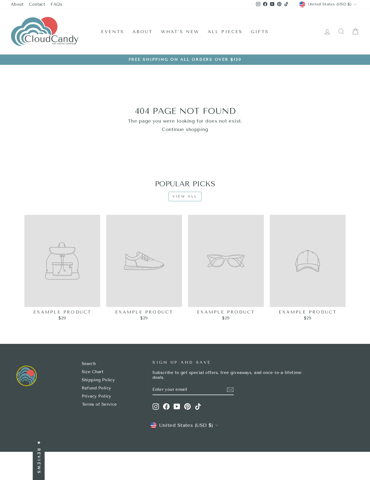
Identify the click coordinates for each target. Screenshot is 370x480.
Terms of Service (99, 404)
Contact (37, 4)
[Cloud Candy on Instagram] (155, 406)
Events (112, 31)
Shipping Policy (98, 379)
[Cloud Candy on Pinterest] (187, 406)
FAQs (56, 4)
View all (185, 196)
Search (89, 363)
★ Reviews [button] (39, 457)
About (17, 4)
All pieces (225, 31)
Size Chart (93, 371)
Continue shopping (185, 129)
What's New (180, 31)
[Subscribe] (230, 389)
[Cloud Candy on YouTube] (177, 406)
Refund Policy (96, 388)
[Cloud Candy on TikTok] (198, 406)
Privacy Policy (96, 396)
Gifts (260, 31)
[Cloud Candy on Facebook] (166, 406)
